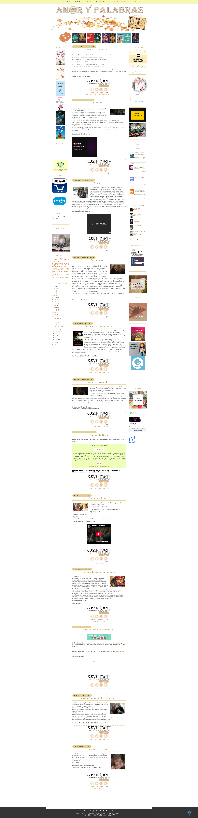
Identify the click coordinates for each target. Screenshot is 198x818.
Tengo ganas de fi (107, 94)
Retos (53, 272)
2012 (55, 314)
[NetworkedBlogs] (137, 428)
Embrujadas (97, 788)
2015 (55, 308)
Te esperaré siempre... (99, 498)
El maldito (135, 220)
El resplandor (136, 208)
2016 (55, 305)
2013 (55, 312)
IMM (67, 271)
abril (56, 337)
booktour (66, 272)
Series (106, 426)
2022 (55, 293)
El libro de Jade (97, 374)
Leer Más (106, 472)
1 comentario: (100, 619)
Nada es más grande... (99, 382)
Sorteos (102, 1)
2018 (55, 301)
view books (143, 161)
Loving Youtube (62, 278)
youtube (67, 274)
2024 (55, 289)
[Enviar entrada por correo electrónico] (107, 92)
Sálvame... (99, 183)
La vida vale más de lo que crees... (99, 572)
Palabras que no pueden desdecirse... (99, 698)
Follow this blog (138, 430)
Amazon (66, 266)
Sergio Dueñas (136, 215)
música (61, 274)
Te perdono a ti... (99, 260)
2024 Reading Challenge (138, 163)
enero (56, 339)
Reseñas (55, 261)
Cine (93, 174)
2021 (55, 295)
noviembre (58, 318)
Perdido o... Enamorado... (99, 49)
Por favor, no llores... (99, 749)
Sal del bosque (137, 214)
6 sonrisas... (99, 103)
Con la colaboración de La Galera (99, 466)
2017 (55, 303)
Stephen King (136, 209)
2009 (55, 344)
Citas (61, 268)
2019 (55, 299)
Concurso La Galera (99, 435)
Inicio (100, 794)
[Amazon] (59, 193)
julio (56, 335)
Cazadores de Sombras (97, 741)
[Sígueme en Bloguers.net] (132, 442)
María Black (108, 815)
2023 (55, 291)
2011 (55, 316)
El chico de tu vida (101, 174)
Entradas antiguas (120, 794)
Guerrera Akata (137, 225)
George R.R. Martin (137, 234)
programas (55, 274)
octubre (57, 329)
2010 (55, 342)
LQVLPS (54, 263)
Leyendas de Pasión (101, 563)
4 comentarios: (100, 424)
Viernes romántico (56, 275)
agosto (57, 333)
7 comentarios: (100, 316)
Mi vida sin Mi (101, 621)
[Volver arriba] (189, 813)
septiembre (58, 331)
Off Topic (61, 269)
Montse (136, 154)
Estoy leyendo (138, 205)
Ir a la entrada (120, 651)
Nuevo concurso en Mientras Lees (99, 630)
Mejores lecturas (64, 277)
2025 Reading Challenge (138, 152)
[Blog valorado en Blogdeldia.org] (133, 413)
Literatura (64, 259)
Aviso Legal (86, 814)
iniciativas (63, 271)
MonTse (93, 813)
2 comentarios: (100, 92)
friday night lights (97, 426)
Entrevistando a (55, 278)
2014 (55, 310)
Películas (60, 263)
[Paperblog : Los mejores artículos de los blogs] (133, 424)
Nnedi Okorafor (137, 227)
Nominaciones (59, 272)
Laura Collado (136, 221)
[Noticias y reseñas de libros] (135, 426)
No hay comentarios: (100, 173)
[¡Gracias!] (99, 86)
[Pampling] (59, 209)
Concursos (99, 490)
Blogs (60, 266)
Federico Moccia (91, 94)
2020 (55, 297)
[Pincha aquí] (60, 171)
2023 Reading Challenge (138, 175)
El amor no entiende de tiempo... (99, 326)
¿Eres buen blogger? (133, 415)
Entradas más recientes (79, 794)
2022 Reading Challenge (138, 188)
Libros (99, 94)
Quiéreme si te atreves (101, 251)
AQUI (57, 218)
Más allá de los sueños (101, 317)
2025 (55, 286)
